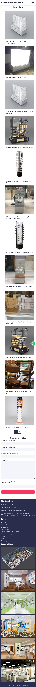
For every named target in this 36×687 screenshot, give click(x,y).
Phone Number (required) (9, 454)
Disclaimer (4, 527)
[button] (32, 2)
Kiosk (2, 538)
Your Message (5, 460)
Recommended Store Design (10, 531)
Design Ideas (5, 529)
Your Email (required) (8, 447)
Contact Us (4, 525)
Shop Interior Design (7, 534)
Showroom (4, 536)
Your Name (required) (8, 441)
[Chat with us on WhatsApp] (32, 343)
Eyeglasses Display (22, 685)
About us (4, 522)
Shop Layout (5, 541)
